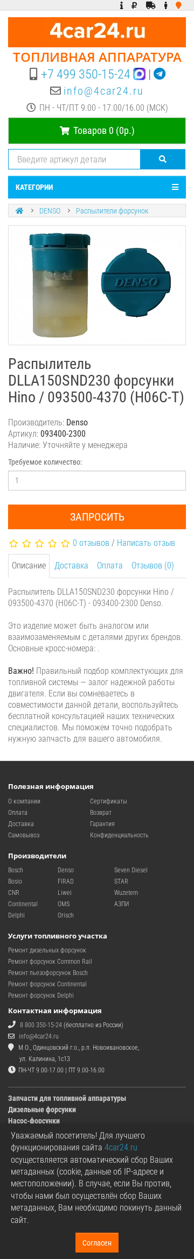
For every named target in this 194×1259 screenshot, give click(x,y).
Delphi (16, 915)
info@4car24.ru (104, 90)
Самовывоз (23, 835)
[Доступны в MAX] (139, 74)
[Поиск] (163, 159)
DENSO (49, 211)
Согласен (97, 1243)
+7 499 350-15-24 (85, 74)
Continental (23, 904)
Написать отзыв (146, 543)
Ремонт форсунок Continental (47, 984)
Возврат (101, 812)
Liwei (65, 893)
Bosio (15, 881)
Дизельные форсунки (42, 1109)
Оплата (110, 565)
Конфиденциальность (119, 835)
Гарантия (102, 824)
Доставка (71, 565)
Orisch (66, 915)
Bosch (15, 870)
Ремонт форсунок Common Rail (50, 961)
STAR (121, 881)
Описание (29, 565)
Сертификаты (108, 801)
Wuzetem (126, 893)
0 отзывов (91, 543)
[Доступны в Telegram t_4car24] (159, 74)
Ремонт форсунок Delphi (41, 995)
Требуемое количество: (45, 462)
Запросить (97, 516)
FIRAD (66, 881)
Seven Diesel (131, 870)
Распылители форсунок (112, 211)
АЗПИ (121, 904)
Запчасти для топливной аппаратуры (67, 1098)
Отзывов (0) (152, 565)
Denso (66, 870)
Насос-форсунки (34, 1120)
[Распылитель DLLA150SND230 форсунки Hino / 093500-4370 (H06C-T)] (97, 285)
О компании (24, 801)
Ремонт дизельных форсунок (47, 950)
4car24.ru (121, 1147)
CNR (13, 893)
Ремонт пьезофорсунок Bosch (48, 973)
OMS (64, 904)
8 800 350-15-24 (41, 1025)
